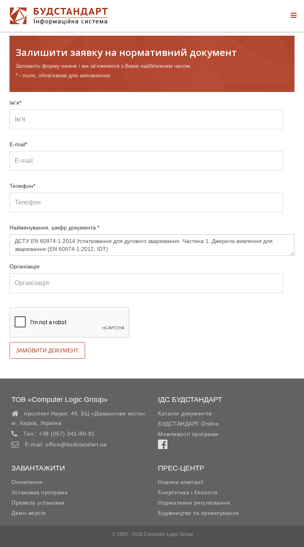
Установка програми (39, 492)
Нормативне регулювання (194, 502)
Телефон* (22, 186)
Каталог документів (184, 413)
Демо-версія (28, 513)
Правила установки (38, 502)
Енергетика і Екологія (188, 492)
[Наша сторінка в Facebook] (162, 446)
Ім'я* (15, 102)
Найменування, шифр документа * (54, 227)
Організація (25, 266)
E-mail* (18, 144)
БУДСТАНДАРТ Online (188, 424)
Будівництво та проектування (198, 513)
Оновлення (27, 482)
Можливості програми (188, 434)
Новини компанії (181, 482)
